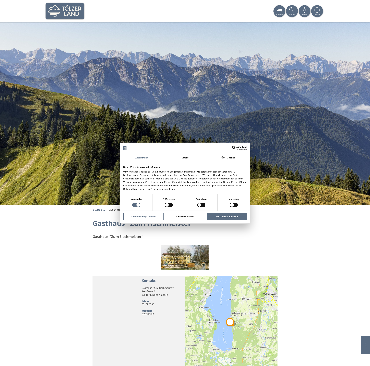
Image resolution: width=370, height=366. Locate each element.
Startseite (99, 209)
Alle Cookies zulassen (226, 216)
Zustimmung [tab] (141, 157)
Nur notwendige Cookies (143, 216)
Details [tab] (185, 157)
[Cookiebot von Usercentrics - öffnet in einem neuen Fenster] (234, 148)
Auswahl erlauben (185, 216)
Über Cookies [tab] (228, 157)
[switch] (169, 205)
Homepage (148, 313)
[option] (185, 113)
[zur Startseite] (65, 11)
